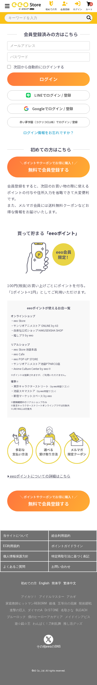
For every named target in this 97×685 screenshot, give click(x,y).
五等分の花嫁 (67, 603)
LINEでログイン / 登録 (51, 95)
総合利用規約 (60, 535)
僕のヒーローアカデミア (45, 617)
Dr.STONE (52, 610)
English (44, 583)
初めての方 (29, 583)
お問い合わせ (60, 566)
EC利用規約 (11, 546)
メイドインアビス (77, 617)
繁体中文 (69, 583)
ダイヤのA (35, 610)
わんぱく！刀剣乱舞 (47, 623)
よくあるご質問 (14, 566)
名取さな (67, 610)
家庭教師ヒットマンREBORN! (26, 603)
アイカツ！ (29, 596)
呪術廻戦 (85, 603)
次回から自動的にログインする (39, 67)
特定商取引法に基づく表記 (70, 556)
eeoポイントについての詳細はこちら (39, 476)
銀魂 (52, 603)
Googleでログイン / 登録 (51, 108)
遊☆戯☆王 (22, 623)
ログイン (48, 79)
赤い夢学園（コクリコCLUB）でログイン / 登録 (49, 122)
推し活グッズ (72, 623)
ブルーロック (16, 617)
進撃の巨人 (17, 610)
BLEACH (81, 610)
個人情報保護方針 (15, 556)
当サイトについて (15, 535)
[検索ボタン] (89, 17)
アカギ (71, 596)
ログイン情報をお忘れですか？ (48, 132)
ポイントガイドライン (67, 546)
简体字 (56, 583)
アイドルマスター (51, 596)
